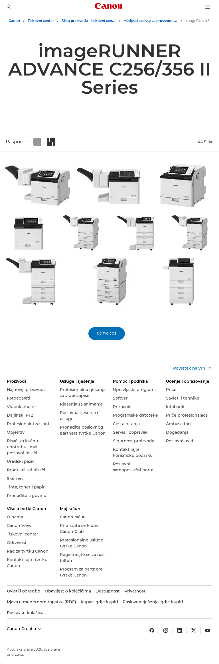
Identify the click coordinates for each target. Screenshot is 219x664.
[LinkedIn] (179, 630)
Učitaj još (106, 333)
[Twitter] (193, 630)
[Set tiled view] (37, 142)
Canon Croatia (22, 628)
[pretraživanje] (9, 6)
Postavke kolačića (25, 612)
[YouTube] (207, 630)
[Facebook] (151, 630)
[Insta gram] (165, 630)
